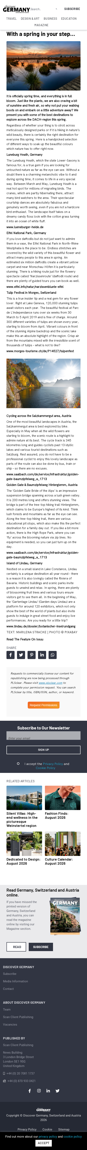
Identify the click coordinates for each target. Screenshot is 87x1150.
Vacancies (10, 1024)
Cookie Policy (45, 768)
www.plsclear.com (50, 683)
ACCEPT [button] (43, 1143)
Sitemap (63, 1129)
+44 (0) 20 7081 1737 (20, 1073)
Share (10, 655)
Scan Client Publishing (18, 1017)
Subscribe (72, 9)
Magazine (41, 25)
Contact (8, 989)
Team (7, 1009)
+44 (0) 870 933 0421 (21, 1081)
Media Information (15, 981)
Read (17, 947)
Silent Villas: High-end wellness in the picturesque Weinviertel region (22, 819)
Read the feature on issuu (24, 639)
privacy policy (48, 1136)
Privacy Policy (53, 764)
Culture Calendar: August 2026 (59, 861)
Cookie (47, 1129)
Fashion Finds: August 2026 (56, 815)
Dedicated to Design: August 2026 (23, 861)
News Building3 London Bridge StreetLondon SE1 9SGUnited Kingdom (18, 1059)
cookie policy (73, 1136)
